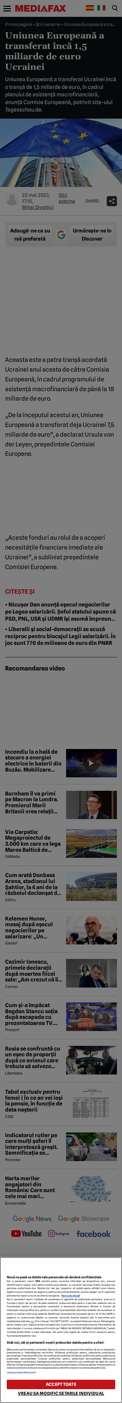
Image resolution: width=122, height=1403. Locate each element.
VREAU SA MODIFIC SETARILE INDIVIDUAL (61, 1393)
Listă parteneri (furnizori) (21, 1372)
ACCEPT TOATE (61, 1384)
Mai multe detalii (70, 1295)
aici (32, 1321)
